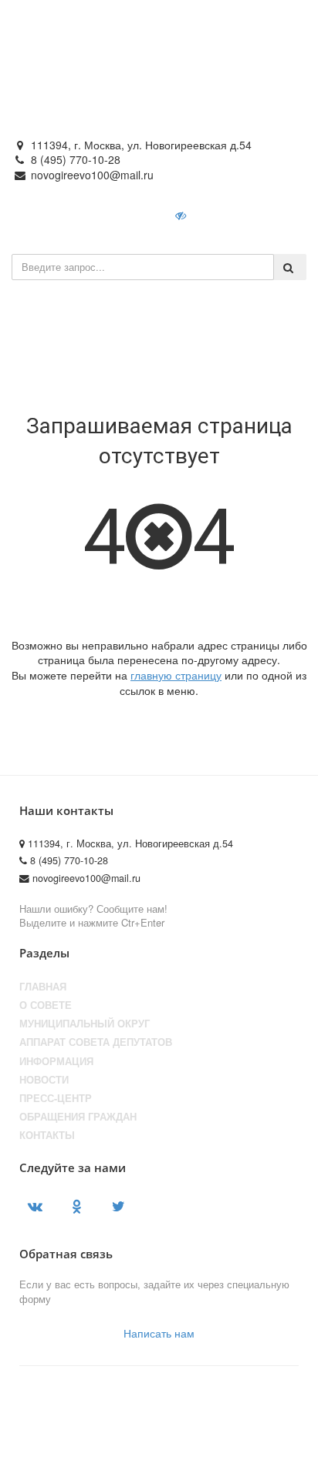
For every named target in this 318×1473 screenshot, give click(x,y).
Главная (42, 987)
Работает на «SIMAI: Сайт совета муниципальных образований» (135, 1446)
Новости (44, 1080)
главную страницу (176, 675)
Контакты (47, 1135)
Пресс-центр (55, 1098)
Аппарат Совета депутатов (95, 1042)
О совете (45, 1005)
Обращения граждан (78, 1117)
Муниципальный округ (84, 1023)
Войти (233, 214)
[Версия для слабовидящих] (182, 215)
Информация (56, 1061)
